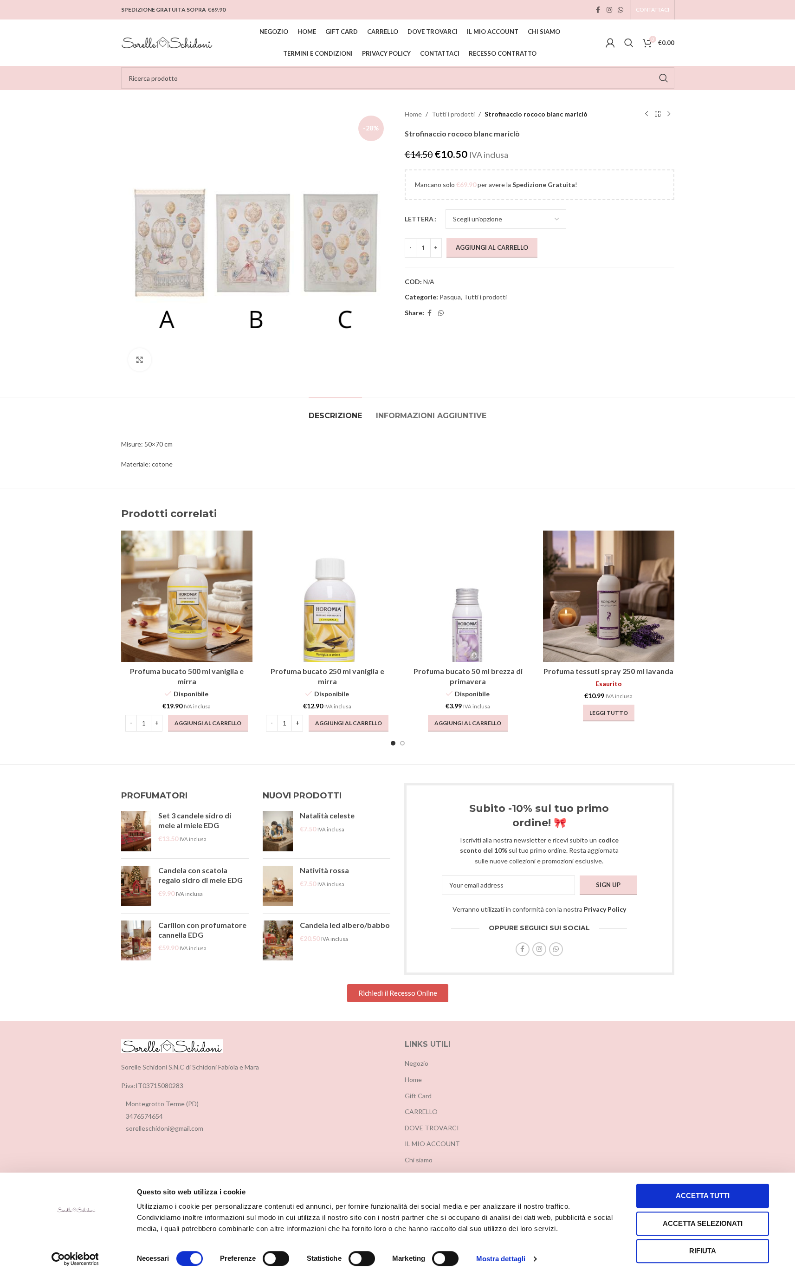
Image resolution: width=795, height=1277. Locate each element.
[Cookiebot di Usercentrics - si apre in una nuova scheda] (75, 1259)
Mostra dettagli (501, 1259)
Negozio (416, 1063)
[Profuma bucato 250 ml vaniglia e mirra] (327, 596)
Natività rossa (324, 870)
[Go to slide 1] (393, 743)
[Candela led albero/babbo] (278, 940)
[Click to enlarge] (139, 359)
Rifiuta (702, 1251)
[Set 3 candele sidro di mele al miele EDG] (136, 831)
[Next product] (668, 114)
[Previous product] (646, 114)
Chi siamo (419, 1160)
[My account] (610, 42)
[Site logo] (167, 42)
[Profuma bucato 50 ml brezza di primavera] (468, 596)
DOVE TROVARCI (432, 1128)
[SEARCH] (663, 78)
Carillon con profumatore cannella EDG (202, 929)
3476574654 (144, 1116)
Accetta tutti (703, 1195)
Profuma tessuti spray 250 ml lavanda (608, 671)
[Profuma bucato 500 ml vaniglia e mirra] (186, 596)
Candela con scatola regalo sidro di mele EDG (200, 875)
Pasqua (450, 297)
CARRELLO (421, 1111)
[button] (208, 723)
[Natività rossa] (278, 886)
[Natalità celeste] (278, 831)
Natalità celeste (327, 815)
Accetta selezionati (703, 1223)
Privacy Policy (605, 909)
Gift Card (418, 1096)
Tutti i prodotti (453, 114)
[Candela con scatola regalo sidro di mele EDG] (136, 886)
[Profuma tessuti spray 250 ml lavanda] (608, 596)
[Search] (629, 42)
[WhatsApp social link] (620, 10)
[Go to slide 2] (402, 743)
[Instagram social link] (609, 10)
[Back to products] (657, 114)
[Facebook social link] (598, 10)
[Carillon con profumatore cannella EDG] (136, 940)
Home (413, 114)
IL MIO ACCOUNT (432, 1143)
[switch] (276, 1258)
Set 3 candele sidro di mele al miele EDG (194, 820)
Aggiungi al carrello (492, 247)
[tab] (335, 411)
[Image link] (172, 1045)
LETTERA (419, 219)
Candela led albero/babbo (345, 924)
